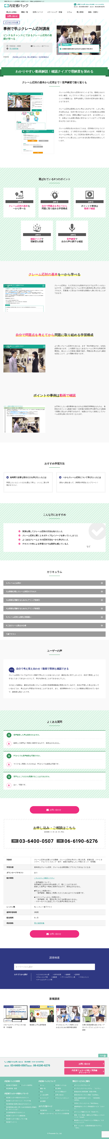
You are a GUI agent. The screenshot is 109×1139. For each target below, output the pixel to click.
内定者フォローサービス (47, 1113)
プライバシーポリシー (62, 1098)
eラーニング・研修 (55, 12)
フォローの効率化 (26, 1085)
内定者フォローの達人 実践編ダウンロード (84, 1071)
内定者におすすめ (19, 57)
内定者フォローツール (62, 1110)
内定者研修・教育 (11, 1088)
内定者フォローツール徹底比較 (15, 1115)
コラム (69, 12)
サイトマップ (44, 1098)
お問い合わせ (12, 16)
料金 (41, 1091)
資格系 (54, 977)
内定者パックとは (60, 1085)
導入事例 (80, 12)
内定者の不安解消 (11, 1085)
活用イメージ (38, 12)
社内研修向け (44, 57)
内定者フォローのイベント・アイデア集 (18, 1101)
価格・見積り (93, 12)
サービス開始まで (60, 1091)
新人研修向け (32, 57)
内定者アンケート (11, 1122)
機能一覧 (24, 12)
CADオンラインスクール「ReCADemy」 (86, 1103)
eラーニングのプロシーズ (82, 1085)
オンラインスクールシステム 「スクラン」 (88, 1088)
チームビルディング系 (44, 979)
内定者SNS (43, 1110)
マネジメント (84, 977)
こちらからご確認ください (44, 878)
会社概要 (43, 1101)
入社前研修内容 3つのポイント (15, 1112)
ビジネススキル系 (11, 22)
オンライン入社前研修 (62, 1113)
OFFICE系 (57, 974)
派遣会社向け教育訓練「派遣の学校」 (86, 1091)
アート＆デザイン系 (68, 977)
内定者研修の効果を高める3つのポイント (19, 1104)
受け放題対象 (13, 48)
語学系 (77, 974)
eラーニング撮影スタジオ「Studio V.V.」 (87, 1112)
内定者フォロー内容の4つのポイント (17, 1097)
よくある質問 (44, 1095)
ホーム (42, 1085)
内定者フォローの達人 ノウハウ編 (16, 1119)
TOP (101, 1056)
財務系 (68, 974)
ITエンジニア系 (42, 977)
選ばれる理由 (11, 12)
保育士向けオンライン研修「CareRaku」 (87, 1095)
